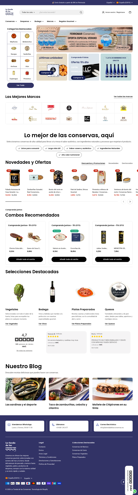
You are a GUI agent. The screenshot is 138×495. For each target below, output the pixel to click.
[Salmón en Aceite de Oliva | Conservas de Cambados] (60, 237)
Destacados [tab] (127, 163)
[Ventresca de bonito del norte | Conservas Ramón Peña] (123, 177)
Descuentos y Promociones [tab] (93, 163)
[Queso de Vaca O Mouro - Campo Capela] (34, 237)
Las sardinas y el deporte (21, 404)
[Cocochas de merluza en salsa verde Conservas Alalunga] (77, 237)
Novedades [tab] (113, 163)
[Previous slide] (123, 201)
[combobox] (51, 12)
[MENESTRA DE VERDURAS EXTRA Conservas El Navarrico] (121, 237)
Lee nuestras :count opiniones (127, 480)
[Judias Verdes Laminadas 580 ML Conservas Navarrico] (103, 237)
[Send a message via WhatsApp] (134, 491)
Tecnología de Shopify (40, 489)
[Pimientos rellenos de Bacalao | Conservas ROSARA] (101, 177)
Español (109, 2)
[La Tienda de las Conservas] (84, 38)
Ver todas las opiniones (24, 350)
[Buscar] (81, 12)
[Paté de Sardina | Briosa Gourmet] (80, 177)
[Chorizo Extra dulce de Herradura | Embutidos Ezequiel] (16, 237)
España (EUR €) (124, 3)
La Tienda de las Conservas (21, 489)
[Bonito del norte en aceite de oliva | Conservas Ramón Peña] (58, 177)
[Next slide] (130, 201)
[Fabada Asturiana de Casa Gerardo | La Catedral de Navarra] (14, 177)
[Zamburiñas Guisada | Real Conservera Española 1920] (36, 177)
